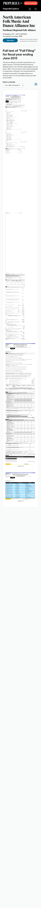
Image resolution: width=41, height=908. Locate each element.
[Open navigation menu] (21, 3)
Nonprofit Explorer (11, 9)
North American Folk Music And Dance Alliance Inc (19, 21)
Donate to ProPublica (31, 3)
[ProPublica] (11, 3)
